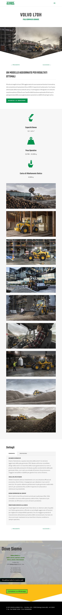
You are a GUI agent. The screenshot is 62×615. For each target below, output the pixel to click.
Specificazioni (23, 453)
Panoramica (12, 453)
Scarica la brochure (17, 101)
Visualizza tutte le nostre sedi (12, 580)
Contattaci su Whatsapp (17, 591)
